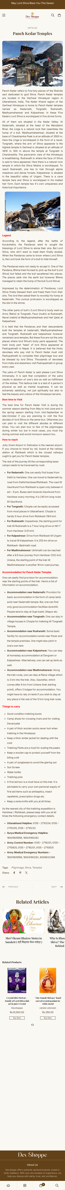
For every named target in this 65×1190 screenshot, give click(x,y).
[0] (59, 15)
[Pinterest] (20, 872)
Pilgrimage (18, 867)
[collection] (24, 1185)
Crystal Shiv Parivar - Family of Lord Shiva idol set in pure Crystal (17, 1000)
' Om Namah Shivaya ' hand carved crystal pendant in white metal (48, 1000)
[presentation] (31, 1024)
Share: (5, 872)
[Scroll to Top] (60, 1174)
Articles (32, 28)
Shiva (28, 867)
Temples (37, 867)
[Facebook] (14, 872)
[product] (8, 1185)
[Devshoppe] (32, 15)
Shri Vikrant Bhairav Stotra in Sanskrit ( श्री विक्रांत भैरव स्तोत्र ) (23, 940)
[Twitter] (26, 872)
